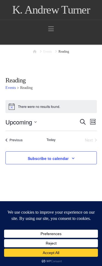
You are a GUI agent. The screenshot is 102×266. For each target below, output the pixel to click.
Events (10, 88)
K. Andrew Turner (51, 9)
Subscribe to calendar (48, 158)
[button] (51, 28)
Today (51, 139)
